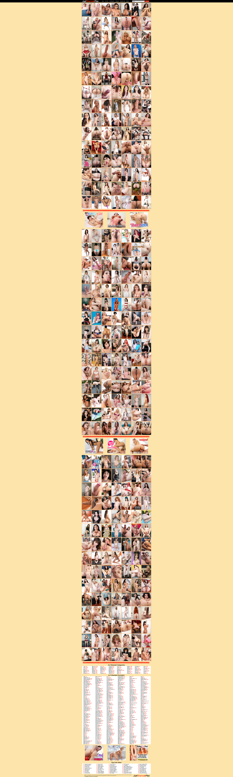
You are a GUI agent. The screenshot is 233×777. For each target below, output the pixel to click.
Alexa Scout (85, 685)
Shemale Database (113, 770)
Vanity (142, 720)
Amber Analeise (86, 694)
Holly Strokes (109, 698)
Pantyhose (129, 668)
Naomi (130, 686)
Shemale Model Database (128, 767)
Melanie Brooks (120, 732)
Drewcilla (97, 726)
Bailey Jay (85, 731)
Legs (118, 668)
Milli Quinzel (120, 739)
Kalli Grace (109, 731)
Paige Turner (131, 712)
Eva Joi (96, 739)
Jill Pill (108, 727)
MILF (118, 671)
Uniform (145, 671)
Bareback (85, 670)
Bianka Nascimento (86, 740)
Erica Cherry (97, 734)
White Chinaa (143, 733)
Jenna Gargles (109, 718)
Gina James (109, 683)
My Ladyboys (87, 770)
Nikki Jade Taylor (132, 699)
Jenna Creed (109, 717)
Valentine (142, 716)
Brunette (93, 672)
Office (118, 673)
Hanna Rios (109, 692)
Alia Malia (85, 687)
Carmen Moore (98, 690)
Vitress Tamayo (143, 728)
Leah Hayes (120, 693)
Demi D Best (97, 719)
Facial (101, 671)
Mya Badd (131, 680)
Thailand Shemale (113, 769)
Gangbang (110, 667)
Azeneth (84, 727)
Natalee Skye (131, 689)
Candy (96, 687)
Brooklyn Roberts (98, 680)
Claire (96, 706)
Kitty (118, 685)
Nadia (130, 681)
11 (104, 210)
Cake (96, 686)
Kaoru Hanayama (110, 733)
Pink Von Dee (131, 725)
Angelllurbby (85, 704)
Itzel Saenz (108, 702)
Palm (130, 713)
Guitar (108, 690)
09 (101, 210)
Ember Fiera (97, 730)
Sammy (130, 743)
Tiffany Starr (143, 711)
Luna (119, 714)
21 (120, 210)
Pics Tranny (100, 770)
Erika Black (97, 735)
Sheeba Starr (143, 690)
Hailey (108, 691)
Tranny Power (100, 765)
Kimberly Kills (120, 684)
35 (143, 210)
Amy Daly (85, 698)
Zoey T (142, 743)
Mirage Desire (120, 743)
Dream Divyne (97, 725)
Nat (130, 688)
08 (99, 210)
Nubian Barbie (132, 707)
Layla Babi (120, 692)
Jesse (107, 724)
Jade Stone (108, 707)
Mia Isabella (120, 735)
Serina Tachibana (144, 687)
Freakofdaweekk (109, 679)
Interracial (110, 672)
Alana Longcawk (86, 683)
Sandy (142, 677)
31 (137, 210)
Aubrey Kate (85, 719)
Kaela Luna (109, 730)
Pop (130, 731)
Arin (84, 711)
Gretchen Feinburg (110, 689)
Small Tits (136, 670)
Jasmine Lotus (109, 714)
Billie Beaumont (86, 741)
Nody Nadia (131, 704)
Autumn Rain (85, 722)
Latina (118, 667)
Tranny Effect (100, 767)
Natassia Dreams (132, 694)
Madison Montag (121, 716)
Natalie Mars (131, 692)
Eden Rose (97, 728)
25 (127, 210)
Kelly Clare (108, 741)
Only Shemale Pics (113, 766)
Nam (130, 683)
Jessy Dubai (109, 726)
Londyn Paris (120, 713)
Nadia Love (131, 682)
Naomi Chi (131, 687)
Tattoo (145, 666)
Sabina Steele (131, 742)
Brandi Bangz (97, 678)
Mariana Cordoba (121, 726)
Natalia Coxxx (132, 690)
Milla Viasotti (120, 738)
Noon (130, 706)
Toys (144, 669)
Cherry (96, 699)
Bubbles (96, 683)
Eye (107, 676)
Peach (130, 721)
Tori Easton (143, 713)
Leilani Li (119, 697)
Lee (118, 694)
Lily (118, 705)
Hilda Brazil (109, 695)
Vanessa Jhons (143, 718)
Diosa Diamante (98, 721)
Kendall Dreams (120, 676)
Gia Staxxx (109, 680)
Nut (130, 708)
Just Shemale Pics (91, 776)
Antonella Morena (86, 708)
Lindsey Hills (120, 707)
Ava (84, 723)
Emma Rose (97, 732)
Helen (108, 694)
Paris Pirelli (131, 717)
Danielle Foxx (97, 714)
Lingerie (118, 669)
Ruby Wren (131, 739)
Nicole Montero (132, 698)
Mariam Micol (120, 725)
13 (107, 210)
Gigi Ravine (109, 682)
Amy (84, 697)
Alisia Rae (85, 689)
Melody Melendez (121, 733)
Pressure (130, 733)
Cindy (96, 704)
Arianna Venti (85, 709)
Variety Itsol (143, 722)
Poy (130, 732)
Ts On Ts (145, 670)
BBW (84, 672)
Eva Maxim (97, 741)
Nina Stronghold (132, 702)
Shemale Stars (87, 769)
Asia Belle (85, 715)
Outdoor (128, 666)
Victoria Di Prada (144, 725)
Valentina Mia (143, 715)
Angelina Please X (86, 702)
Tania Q (142, 703)
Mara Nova (120, 721)
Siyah (142, 694)
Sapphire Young (143, 679)
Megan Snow (120, 731)
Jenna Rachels (109, 719)
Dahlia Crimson (98, 712)
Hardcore (110, 670)
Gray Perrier (109, 688)
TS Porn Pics (87, 767)
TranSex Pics (126, 771)
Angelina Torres (86, 703)
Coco (96, 709)
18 (115, 210)
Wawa (142, 731)
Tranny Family (112, 771)
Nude (118, 672)
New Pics (106, 1)
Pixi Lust (131, 727)
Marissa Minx (120, 727)
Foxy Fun (108, 678)
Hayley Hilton (109, 693)
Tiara (142, 708)
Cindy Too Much (98, 705)
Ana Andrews (85, 699)
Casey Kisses (97, 693)
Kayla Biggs (109, 738)
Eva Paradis (97, 742)
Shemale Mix (87, 766)
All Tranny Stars (88, 765)
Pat (130, 718)
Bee (84, 734)
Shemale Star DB (113, 767)
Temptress (142, 706)
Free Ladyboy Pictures (127, 768)
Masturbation (119, 670)
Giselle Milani (109, 684)
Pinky (130, 726)
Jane (107, 709)
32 (138, 210)
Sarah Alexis (143, 681)
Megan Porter (120, 730)
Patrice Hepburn (132, 719)
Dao (96, 717)
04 (92, 210)
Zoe (141, 741)
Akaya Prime (85, 682)
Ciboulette (97, 703)
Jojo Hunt (108, 728)
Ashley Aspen (85, 713)
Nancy (130, 684)
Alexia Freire (85, 686)
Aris (84, 712)
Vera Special (143, 724)
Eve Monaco (97, 743)
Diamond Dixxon (98, 720)
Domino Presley (98, 723)
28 (132, 210)
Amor (84, 696)
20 (119, 210)
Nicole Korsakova (132, 697)
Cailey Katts (97, 685)
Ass (84, 668)
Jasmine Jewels (109, 713)
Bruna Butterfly (98, 682)
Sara (141, 680)
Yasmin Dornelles (144, 735)
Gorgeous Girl (109, 685)
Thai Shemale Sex (142, 770)
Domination (102, 669)
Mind (119, 741)
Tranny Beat (112, 765)
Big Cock (93, 666)
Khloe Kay (119, 680)
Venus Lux (142, 723)
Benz (84, 739)
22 (122, 210)
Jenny (108, 721)
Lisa (118, 708)
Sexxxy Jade (143, 688)
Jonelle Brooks (109, 729)
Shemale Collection (88, 768)
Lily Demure (120, 706)
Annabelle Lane (86, 706)
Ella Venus (97, 729)
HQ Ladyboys (100, 768)
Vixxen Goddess (143, 730)
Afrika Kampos (86, 681)
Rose (130, 738)
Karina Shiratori (109, 734)
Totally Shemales (101, 766)
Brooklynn (97, 681)
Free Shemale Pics (142, 769)
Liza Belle (119, 711)
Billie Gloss (85, 742)
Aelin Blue (85, 680)
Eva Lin (96, 740)
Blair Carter (85, 743)
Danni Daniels (98, 715)
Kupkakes (119, 688)
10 (102, 210)
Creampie (93, 673)
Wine (141, 734)
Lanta (119, 691)
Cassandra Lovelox (98, 694)
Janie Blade (109, 711)
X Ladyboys (126, 765)
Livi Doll (119, 710)
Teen (144, 667)
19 (117, 210)
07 (97, 210)
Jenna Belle (109, 716)
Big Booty (85, 673)
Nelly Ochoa (131, 696)
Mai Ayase (119, 717)
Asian (84, 667)
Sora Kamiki (143, 697)
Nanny (130, 685)
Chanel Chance (98, 695)
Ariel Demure (85, 710)
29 (133, 210)
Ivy (107, 705)
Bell (84, 735)
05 (94, 210)
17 (114, 210)
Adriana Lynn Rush (86, 678)
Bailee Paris (85, 729)
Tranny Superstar (101, 771)
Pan (130, 714)
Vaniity (142, 719)
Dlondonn (97, 722)
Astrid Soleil (85, 717)
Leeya (119, 695)
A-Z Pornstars (111, 1)
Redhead (128, 673)
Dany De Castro (98, 716)
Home (103, 1)
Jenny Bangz (109, 722)
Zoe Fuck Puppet (144, 742)
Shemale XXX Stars (142, 771)
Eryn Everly (97, 738)
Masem (119, 728)
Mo (130, 677)
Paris (130, 716)
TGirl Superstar (126, 764)
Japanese (110, 673)
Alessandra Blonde (86, 684)
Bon (96, 677)
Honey (108, 699)
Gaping (110, 668)
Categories (117, 1)
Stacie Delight (143, 699)
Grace (108, 686)
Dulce (96, 727)
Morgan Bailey (132, 678)
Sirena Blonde (143, 693)
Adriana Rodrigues (86, 679)
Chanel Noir (97, 696)
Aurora (84, 721)
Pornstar (128, 671)
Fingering (102, 673)
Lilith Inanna (120, 704)
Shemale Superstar (88, 764)
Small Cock (137, 669)
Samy (142, 676)
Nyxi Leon (131, 710)
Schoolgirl (136, 666)
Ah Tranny (87, 771)
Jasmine (108, 712)
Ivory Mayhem (109, 704)
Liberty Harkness (121, 702)
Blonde (93, 669)
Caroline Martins (98, 691)
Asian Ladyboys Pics (143, 768)
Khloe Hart (120, 679)
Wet (144, 672)
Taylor (142, 705)
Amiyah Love (85, 695)
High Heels (111, 671)
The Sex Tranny (113, 768)
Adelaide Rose (85, 677)
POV (128, 672)
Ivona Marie (109, 703)
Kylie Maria (120, 689)
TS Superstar (141, 767)
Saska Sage (143, 685)
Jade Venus (109, 708)
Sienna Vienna (143, 692)
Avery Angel (85, 725)
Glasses (110, 669)
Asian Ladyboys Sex (127, 766)
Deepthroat (102, 668)
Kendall (108, 743)
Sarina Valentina (144, 683)
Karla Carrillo (109, 735)
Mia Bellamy (120, 734)
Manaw (119, 718)
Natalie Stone (131, 693)
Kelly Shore (109, 742)
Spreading (136, 672)
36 (145, 210)
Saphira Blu (143, 678)
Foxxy (108, 677)
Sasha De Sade (143, 684)
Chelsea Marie (97, 698)
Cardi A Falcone (98, 688)
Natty (130, 695)
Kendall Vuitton (120, 678)
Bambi (84, 733)
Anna (84, 705)
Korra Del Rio (120, 686)
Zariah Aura (143, 740)
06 (96, 210)
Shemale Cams (122, 1)
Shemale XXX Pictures (128, 769)
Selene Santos (143, 686)
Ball (84, 732)
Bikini (93, 668)
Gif (107, 681)
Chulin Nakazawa (98, 702)
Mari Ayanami (120, 723)
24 (125, 210)
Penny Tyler (131, 724)
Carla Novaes (97, 689)
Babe (84, 669)
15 (110, 210)
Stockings (136, 673)
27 (130, 210)
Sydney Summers (144, 702)
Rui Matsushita (132, 740)
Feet (101, 672)
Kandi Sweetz (109, 732)
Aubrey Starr (85, 720)
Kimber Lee (120, 683)
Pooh (130, 730)
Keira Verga (109, 740)
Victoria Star (143, 727)
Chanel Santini (98, 697)
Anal (84, 666)
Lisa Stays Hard (120, 709)
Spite (141, 698)
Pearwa (130, 723)
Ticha (142, 710)
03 (91, 210)
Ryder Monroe (131, 741)
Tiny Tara (142, 712)
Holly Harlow (109, 696)
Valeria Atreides (143, 717)
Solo (135, 671)
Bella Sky (85, 738)
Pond (130, 729)
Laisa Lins (120, 690)
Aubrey (84, 718)
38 (148, 210)
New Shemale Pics (127, 770)
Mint (119, 742)
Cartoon (96, 692)
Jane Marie (109, 710)
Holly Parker (109, 697)
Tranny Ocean (100, 764)
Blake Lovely (97, 676)
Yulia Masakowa (143, 739)
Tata (141, 704)
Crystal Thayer (98, 710)
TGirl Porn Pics (113, 764)
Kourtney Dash (120, 687)
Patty (130, 720)
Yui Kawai (142, 738)
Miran (130, 676)
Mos (130, 679)
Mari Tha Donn (120, 724)
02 (89, 210)
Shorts (136, 667)
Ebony (101, 670)
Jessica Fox (109, 725)
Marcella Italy (120, 722)
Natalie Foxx (131, 691)
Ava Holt (85, 724)
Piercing (128, 669)
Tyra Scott (142, 714)
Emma (96, 731)
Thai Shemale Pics (142, 766)
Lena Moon (120, 699)
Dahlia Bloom (97, 711)
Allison (84, 691)
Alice (84, 688)
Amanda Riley (85, 692)
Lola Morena (120, 712)
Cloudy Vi (97, 708)
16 (112, 210)
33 (140, 210)
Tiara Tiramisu (143, 709)
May (118, 729)
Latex (118, 666)
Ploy (130, 728)
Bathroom (85, 671)
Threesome (145, 668)
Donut (96, 724)
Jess (107, 723)
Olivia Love (131, 711)
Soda (141, 695)
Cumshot (101, 667)
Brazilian (93, 671)
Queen (130, 735)
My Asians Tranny (101, 769)
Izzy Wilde (108, 706)
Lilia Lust (119, 703)
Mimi (119, 740)
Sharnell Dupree (143, 689)
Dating (127, 1)
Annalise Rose (85, 707)
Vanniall (142, 721)
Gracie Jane (109, 687)
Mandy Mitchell (120, 719)
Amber (84, 693)
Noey (130, 705)
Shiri (141, 691)
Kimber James (120, 682)
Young (145, 673)
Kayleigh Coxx (109, 739)
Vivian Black (143, 729)
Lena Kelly (120, 698)
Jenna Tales (109, 720)
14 (109, 210)
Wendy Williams (143, 732)
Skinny (136, 668)
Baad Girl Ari (85, 728)
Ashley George (85, 714)
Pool (128, 670)
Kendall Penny (120, 677)
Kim (118, 681)
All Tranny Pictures (142, 765)
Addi (84, 676)
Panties (128, 667)
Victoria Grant (143, 726)
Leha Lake (120, 696)
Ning (130, 703)
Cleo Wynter (97, 707)
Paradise (131, 715)
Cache (96, 684)
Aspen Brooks (85, 716)
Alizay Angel (85, 690)
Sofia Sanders (143, 696)
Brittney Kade (97, 679)
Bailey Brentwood (86, 730)
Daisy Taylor (97, 713)
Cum (101, 666)
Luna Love (120, 715)
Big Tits (93, 667)
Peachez (130, 722)
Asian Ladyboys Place (143, 764)
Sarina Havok (143, 682)
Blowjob (93, 670)
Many (119, 720)
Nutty (130, 709)
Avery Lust (85, 726)
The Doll (142, 707)
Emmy (96, 733)
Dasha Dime (97, 718)
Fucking (110, 666)
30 (135, 210)
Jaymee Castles (109, 715)
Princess (130, 734)
